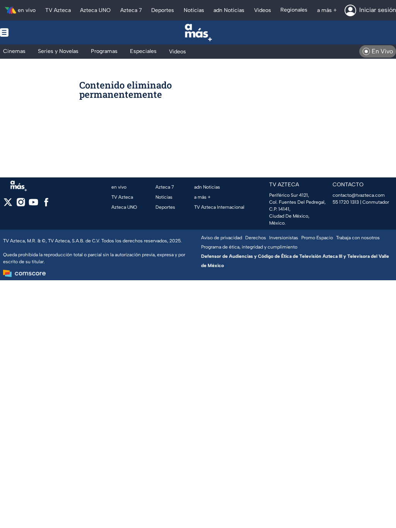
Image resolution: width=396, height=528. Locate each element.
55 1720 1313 (346, 202)
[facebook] (46, 204)
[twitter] (8, 204)
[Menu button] (31, 32)
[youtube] (33, 204)
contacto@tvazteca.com (359, 195)
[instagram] (21, 204)
